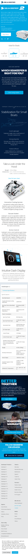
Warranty (17, 467)
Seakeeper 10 (4, 486)
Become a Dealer (18, 492)
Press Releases (18, 518)
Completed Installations (6, 533)
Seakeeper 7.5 (4, 484)
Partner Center (18, 485)
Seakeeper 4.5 (4, 476)
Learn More (8, 399)
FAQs (2, 516)
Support (16, 474)
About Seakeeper (18, 503)
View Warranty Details (14, 432)
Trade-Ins (17, 476)
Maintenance (17, 471)
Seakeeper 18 (4, 493)
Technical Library (18, 487)
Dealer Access (18, 489)
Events (16, 514)
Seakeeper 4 (4, 474)
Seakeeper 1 (4, 467)
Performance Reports (6, 509)
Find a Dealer (4, 528)
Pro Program (17, 494)
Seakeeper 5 (4, 479)
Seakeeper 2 (4, 469)
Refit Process (4, 531)
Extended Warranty (19, 469)
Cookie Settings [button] (6, 552)
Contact (16, 508)
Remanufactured (5, 536)
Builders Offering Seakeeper (5, 525)
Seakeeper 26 (4, 496)
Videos (2, 511)
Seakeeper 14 (4, 491)
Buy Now (6, 34)
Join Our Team (18, 505)
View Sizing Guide (13, 92)
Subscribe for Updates (15, 455)
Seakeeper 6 (4, 481)
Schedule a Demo (5, 514)
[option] (14, 53)
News (16, 516)
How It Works (4, 507)
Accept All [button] (15, 552)
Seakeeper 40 (4, 498)
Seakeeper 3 (4, 471)
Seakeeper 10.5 (4, 488)
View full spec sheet (14, 178)
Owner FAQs (17, 479)
